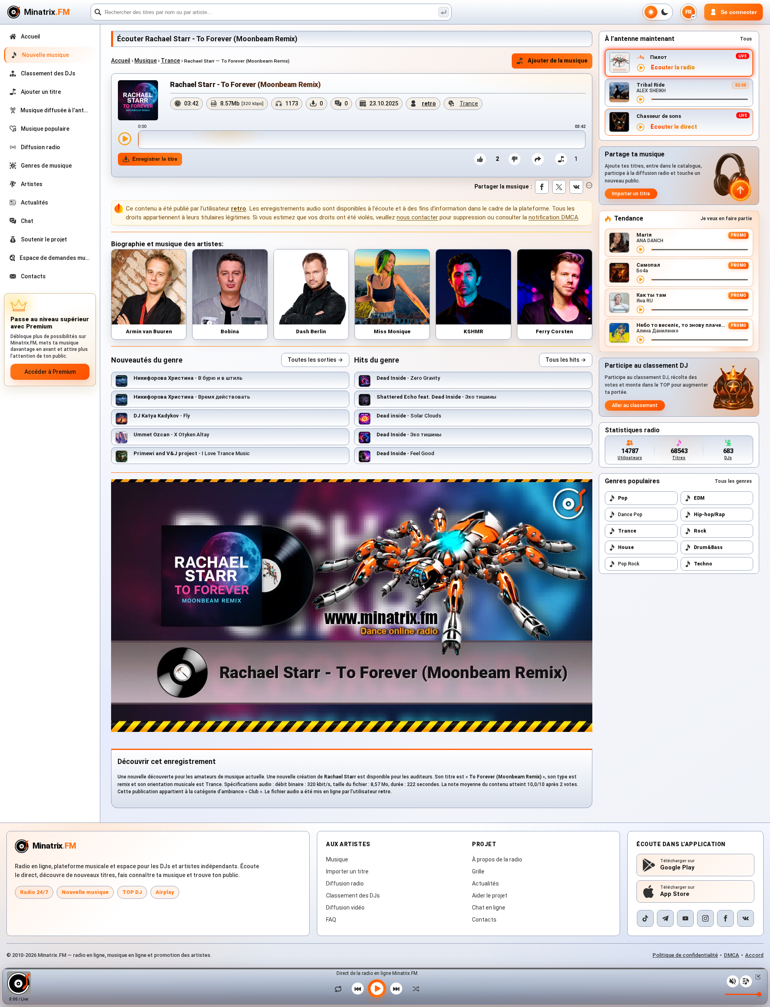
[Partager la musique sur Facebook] (542, 187)
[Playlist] (746, 981)
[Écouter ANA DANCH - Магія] (640, 249)
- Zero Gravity (408, 378)
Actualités (485, 883)
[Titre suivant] (396, 989)
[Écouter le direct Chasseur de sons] (640, 127)
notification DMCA (553, 217)
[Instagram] (705, 918)
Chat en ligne (488, 907)
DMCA (731, 955)
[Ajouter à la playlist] (561, 159)
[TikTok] (645, 918)
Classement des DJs (353, 895)
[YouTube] (685, 918)
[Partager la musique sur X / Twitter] (559, 187)
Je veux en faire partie (726, 218)
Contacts (484, 919)
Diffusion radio (345, 883)
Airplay (165, 892)
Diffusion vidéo (345, 907)
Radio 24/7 (34, 892)
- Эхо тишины (436, 397)
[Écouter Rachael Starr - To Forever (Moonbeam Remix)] (125, 139)
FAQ (331, 919)
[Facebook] (725, 918)
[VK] (745, 918)
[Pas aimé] (515, 159)
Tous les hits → (565, 360)
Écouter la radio (673, 68)
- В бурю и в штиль (188, 378)
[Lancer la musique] (377, 988)
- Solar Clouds (409, 416)
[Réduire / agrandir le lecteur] (756, 977)
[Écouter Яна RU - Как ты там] (640, 310)
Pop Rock (628, 564)
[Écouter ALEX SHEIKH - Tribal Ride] (640, 99)
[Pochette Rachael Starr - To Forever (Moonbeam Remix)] (138, 100)
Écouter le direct (673, 127)
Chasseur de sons (658, 116)
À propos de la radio (497, 859)
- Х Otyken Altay (171, 435)
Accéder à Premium (50, 372)
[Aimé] (480, 159)
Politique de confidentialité (685, 955)
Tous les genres (733, 481)
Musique (145, 60)
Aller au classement (635, 405)
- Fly (162, 416)
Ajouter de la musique (558, 60)
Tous (746, 39)
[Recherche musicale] (443, 12)
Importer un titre (631, 194)
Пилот (658, 57)
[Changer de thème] (657, 12)
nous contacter (417, 217)
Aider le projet (489, 895)
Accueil (120, 60)
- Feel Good (405, 453)
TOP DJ (132, 892)
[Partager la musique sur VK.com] (576, 187)
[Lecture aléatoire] (413, 988)
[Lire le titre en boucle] (340, 988)
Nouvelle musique (85, 892)
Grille (478, 871)
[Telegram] (665, 918)
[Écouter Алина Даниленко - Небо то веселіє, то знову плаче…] (640, 340)
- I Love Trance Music (192, 453)
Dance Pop (630, 514)
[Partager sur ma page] (538, 159)
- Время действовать (192, 397)
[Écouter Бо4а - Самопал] (640, 280)
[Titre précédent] (358, 989)
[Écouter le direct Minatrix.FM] (641, 68)
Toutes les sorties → (315, 360)
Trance (170, 60)
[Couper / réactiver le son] (733, 981)
